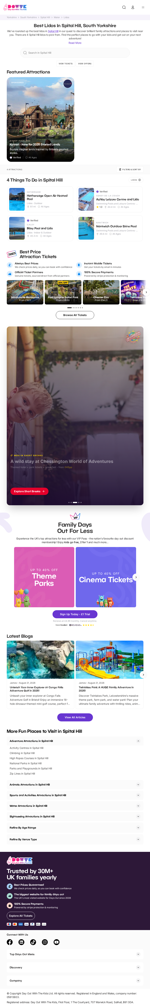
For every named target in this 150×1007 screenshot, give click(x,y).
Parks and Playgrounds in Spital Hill (31, 768)
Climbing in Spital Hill (22, 753)
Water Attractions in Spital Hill (28, 805)
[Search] (124, 7)
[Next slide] (136, 577)
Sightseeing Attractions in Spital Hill (32, 816)
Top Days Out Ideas (22, 954)
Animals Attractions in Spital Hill (30, 784)
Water (57, 17)
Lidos (66, 17)
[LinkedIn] (21, 942)
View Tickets (66, 63)
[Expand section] (138, 784)
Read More (75, 42)
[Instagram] (45, 942)
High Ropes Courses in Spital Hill (29, 758)
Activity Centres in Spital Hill (26, 747)
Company (16, 980)
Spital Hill (45, 17)
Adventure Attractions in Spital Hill (31, 740)
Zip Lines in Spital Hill (22, 773)
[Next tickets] (146, 292)
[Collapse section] (138, 741)
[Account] (133, 7)
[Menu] (143, 7)
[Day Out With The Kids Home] (15, 7)
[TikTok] (33, 942)
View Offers (84, 63)
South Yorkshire (28, 17)
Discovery (16, 967)
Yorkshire (12, 17)
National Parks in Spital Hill (26, 763)
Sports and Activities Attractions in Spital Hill (38, 795)
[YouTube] (56, 942)
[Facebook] (10, 942)
